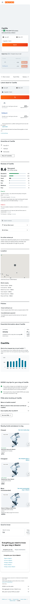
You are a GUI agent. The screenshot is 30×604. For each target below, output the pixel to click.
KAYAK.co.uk (4, 599)
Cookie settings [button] (4, 133)
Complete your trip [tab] (8, 549)
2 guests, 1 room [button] (7, 41)
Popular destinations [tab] (20, 549)
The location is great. (8, 197)
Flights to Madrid (8, 558)
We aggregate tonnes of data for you (11, 589)
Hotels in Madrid (7, 564)
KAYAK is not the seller (7, 586)
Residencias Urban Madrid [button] (7, 479)
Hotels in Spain (23, 599)
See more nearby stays (23, 430)
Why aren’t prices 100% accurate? (11, 591)
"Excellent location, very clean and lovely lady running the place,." (13, 194)
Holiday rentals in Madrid (9, 566)
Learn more (5, 126)
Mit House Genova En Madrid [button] (8, 449)
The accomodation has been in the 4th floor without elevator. (15, 207)
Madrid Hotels (12, 600)
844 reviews (15, 30)
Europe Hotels (16, 599)
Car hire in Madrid (8, 560)
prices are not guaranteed (7, 582)
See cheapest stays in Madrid (24, 459)
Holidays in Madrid (8, 562)
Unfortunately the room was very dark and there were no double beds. (13, 211)
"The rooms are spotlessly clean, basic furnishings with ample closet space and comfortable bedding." (14, 200)
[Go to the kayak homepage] (9, 2)
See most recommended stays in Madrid (23, 489)
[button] (2, 2)
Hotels (10, 599)
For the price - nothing (8, 214)
